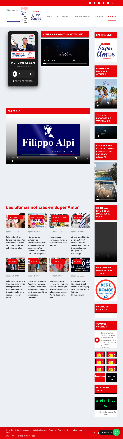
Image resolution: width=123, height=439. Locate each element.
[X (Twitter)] (94, 3)
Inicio (49, 16)
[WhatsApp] (108, 3)
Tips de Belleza (15, 217)
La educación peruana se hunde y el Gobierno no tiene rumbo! (58, 241)
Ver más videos (111, 377)
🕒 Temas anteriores (23, 81)
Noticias (99, 16)
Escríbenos (63, 16)
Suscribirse (100, 376)
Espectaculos (36, 217)
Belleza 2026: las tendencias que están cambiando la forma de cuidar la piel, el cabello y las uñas (15, 242)
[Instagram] (99, 3)
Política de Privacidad (26, 436)
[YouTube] (103, 3)
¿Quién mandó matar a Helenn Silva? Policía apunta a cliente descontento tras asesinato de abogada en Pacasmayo (80, 245)
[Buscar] (112, 3)
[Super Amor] (36, 16)
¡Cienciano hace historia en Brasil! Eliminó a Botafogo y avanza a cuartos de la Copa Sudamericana (80, 288)
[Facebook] (90, 3)
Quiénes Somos (82, 16)
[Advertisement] (65, 87)
